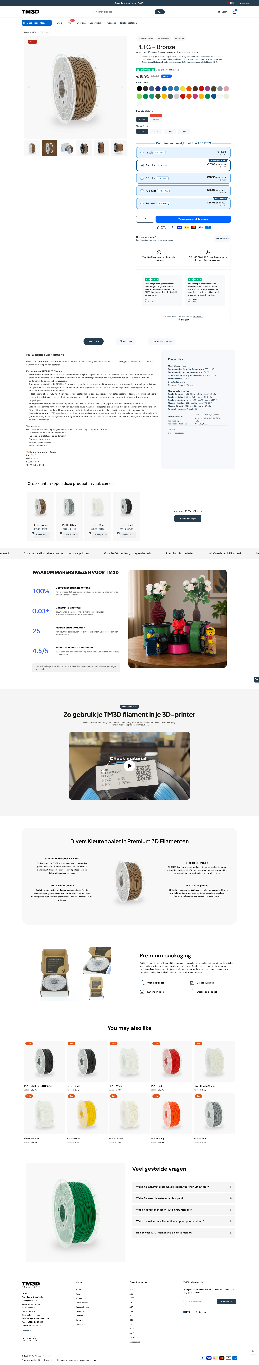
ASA (131, 1307)
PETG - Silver (69, 524)
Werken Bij (80, 1311)
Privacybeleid (48, 1360)
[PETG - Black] (126, 507)
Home (26, 32)
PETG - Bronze (45, 32)
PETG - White (98, 524)
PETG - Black (126, 524)
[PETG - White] (98, 507)
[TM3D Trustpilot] (183, 319)
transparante (43, 406)
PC (131, 1315)
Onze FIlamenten (36, 22)
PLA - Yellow (73, 1138)
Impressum (80, 1324)
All (196, 424)
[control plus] (152, 219)
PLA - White (115, 1085)
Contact (79, 1315)
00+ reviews (198, 316)
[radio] (139, 89)
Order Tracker (82, 1302)
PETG (34, 32)
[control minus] (138, 219)
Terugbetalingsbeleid (31, 1360)
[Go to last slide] (29, 87)
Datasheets (81, 1298)
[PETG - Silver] (69, 507)
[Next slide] (122, 87)
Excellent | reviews (168, 70)
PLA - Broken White (204, 1085)
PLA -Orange (158, 1138)
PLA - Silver (200, 1138)
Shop (78, 1294)
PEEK (132, 1329)
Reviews (79, 1320)
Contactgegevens (88, 1360)
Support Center (82, 1307)
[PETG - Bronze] (40, 507)
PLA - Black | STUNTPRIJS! (38, 1085)
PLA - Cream (116, 1138)
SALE (205, 424)
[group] (32, 148)
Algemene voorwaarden (67, 1360)
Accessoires (135, 1342)
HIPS (131, 1320)
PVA (131, 1311)
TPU (131, 1302)
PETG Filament (101, 361)
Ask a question (222, 238)
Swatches (134, 1337)
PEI (131, 1324)
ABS (131, 1294)
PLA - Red (156, 1085)
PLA (131, 1289)
